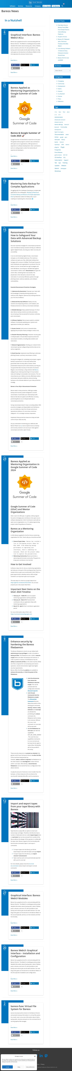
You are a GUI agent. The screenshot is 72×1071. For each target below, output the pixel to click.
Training (65, 163)
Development (61, 86)
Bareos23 (66, 124)
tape (59, 163)
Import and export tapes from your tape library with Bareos (25, 806)
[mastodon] (46, 1056)
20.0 (68, 112)
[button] (35, 1056)
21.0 (56, 114)
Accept (7, 1067)
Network (62, 142)
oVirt (62, 144)
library (63, 139)
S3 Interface (58, 157)
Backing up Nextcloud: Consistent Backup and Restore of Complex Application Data (25, 194)
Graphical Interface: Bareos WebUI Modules (25, 897)
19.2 (64, 112)
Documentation (59, 134)
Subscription (58, 160)
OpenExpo (57, 144)
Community (61, 83)
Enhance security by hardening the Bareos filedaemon (22, 644)
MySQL (56, 142)
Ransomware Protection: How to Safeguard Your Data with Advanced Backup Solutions (26, 237)
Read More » (14, 60)
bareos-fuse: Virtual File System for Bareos (23, 1008)
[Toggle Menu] (15, 6)
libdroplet (57, 139)
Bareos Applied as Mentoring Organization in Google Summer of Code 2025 (25, 92)
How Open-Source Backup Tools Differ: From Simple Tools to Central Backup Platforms (63, 29)
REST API (65, 155)
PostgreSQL (58, 150)
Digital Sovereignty (59, 132)
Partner (60, 96)
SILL (64, 157)
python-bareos (58, 155)
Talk (56, 163)
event (67, 134)
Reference (60, 101)
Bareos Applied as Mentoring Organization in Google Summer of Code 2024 (25, 466)
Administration (59, 117)
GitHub (56, 137)
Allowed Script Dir (59, 122)
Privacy (42, 1064)
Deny (19, 1067)
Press (59, 99)
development (58, 129)
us (21, 425)
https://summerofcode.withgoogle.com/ (21, 614)
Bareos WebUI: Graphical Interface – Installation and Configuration (25, 953)
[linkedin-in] (41, 1056)
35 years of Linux (62, 36)
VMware (63, 165)
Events (60, 89)
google (61, 137)
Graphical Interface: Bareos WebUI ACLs (25, 36)
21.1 (59, 114)
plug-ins (57, 147)
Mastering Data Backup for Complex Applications (25, 185)
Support (66, 160)
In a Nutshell (61, 94)
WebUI (57, 168)
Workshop (58, 171)
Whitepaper (63, 168)
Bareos (36, 370)
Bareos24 (57, 127)
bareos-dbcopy (59, 124)
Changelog (61, 81)
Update (57, 165)
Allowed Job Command (60, 119)
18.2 (59, 112)
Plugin (62, 147)
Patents (67, 144)
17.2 (56, 112)
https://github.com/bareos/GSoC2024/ (21, 582)
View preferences (30, 1067)
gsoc (66, 137)
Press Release (58, 152)
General (60, 91)
